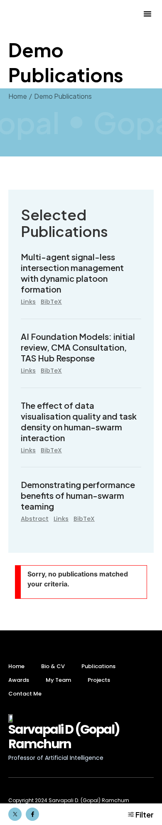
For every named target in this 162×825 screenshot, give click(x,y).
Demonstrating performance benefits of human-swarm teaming (78, 495)
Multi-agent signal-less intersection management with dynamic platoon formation (72, 272)
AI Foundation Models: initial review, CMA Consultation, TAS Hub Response (78, 347)
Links (28, 302)
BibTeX (51, 302)
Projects (99, 680)
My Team (58, 680)
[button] (147, 13)
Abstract (35, 519)
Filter (144, 814)
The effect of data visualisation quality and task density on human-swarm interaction (79, 421)
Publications (98, 666)
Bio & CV (53, 666)
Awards (18, 680)
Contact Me (25, 694)
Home (16, 666)
